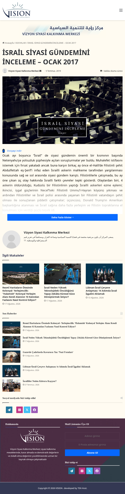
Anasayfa (9, 42)
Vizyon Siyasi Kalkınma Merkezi (23, 71)
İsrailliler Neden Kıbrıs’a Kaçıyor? (39, 381)
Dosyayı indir (14, 150)
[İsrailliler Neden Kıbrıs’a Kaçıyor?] (11, 385)
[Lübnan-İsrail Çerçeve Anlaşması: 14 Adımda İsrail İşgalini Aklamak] (104, 274)
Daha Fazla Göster (61, 217)
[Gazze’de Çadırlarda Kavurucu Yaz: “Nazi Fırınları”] (11, 357)
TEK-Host (82, 488)
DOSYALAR (20, 42)
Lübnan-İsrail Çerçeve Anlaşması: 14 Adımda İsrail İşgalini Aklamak (101, 290)
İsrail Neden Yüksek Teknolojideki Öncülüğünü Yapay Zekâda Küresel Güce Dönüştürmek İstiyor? (59, 292)
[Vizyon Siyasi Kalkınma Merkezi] (20, 10)
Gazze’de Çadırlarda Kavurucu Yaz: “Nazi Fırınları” (48, 352)
